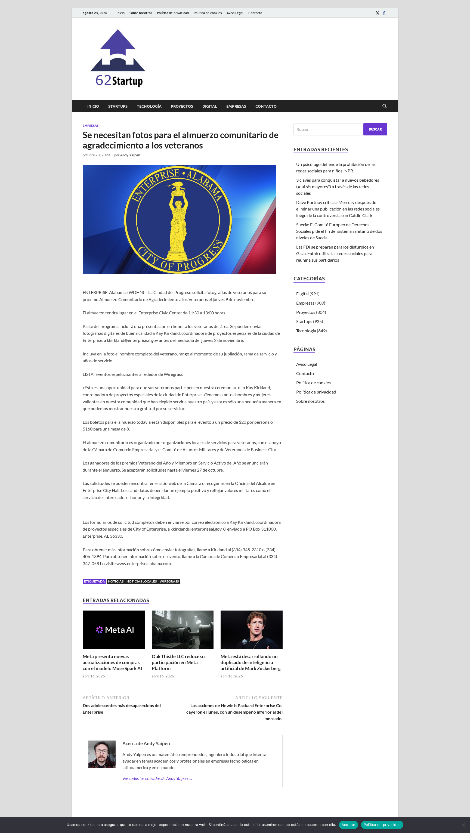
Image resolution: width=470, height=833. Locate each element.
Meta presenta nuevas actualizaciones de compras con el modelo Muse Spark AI (112, 662)
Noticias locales (141, 581)
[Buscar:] (340, 129)
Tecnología (149, 106)
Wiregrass (169, 581)
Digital (209, 106)
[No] (463, 825)
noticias (115, 581)
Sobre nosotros (140, 13)
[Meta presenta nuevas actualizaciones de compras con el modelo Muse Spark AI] (114, 631)
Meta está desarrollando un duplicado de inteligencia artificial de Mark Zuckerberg (251, 662)
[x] (377, 13)
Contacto (255, 13)
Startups (118, 106)
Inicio (120, 13)
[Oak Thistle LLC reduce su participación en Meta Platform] (183, 631)
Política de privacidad (173, 13)
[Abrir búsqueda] (385, 106)
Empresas (236, 106)
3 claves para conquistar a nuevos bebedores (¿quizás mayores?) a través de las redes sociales (337, 186)
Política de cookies (208, 13)
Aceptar (348, 824)
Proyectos (182, 106)
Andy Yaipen (130, 155)
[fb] (384, 13)
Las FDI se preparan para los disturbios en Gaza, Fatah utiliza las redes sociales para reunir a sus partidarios (335, 253)
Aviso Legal (235, 13)
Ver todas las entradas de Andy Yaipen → (157, 778)
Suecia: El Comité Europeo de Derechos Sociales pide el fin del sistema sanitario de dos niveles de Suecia (339, 231)
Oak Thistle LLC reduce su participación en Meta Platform (178, 662)
